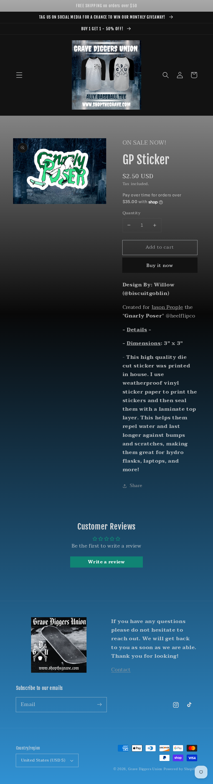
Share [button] (136, 486)
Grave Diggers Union (145, 769)
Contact (121, 669)
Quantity (132, 213)
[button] (19, 75)
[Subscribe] (99, 704)
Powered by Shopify (180, 769)
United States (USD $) (43, 760)
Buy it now (159, 265)
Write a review (106, 562)
